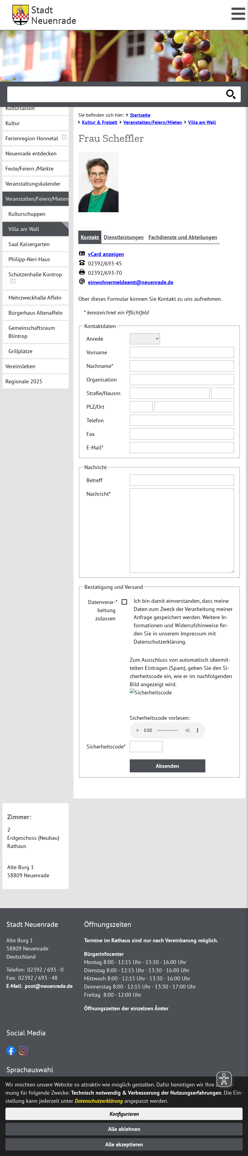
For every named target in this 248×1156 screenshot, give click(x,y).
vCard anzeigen (106, 254)
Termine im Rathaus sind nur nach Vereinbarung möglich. (151, 940)
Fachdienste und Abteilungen (182, 237)
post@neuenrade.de (49, 985)
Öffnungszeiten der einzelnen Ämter (126, 1008)
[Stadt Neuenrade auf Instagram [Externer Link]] (23, 1053)
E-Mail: (14, 985)
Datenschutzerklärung (99, 1100)
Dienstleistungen (124, 237)
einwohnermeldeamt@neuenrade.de (130, 282)
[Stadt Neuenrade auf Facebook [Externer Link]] (10, 1053)
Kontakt (90, 237)
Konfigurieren (124, 1113)
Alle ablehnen (124, 1128)
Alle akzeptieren (124, 1144)
